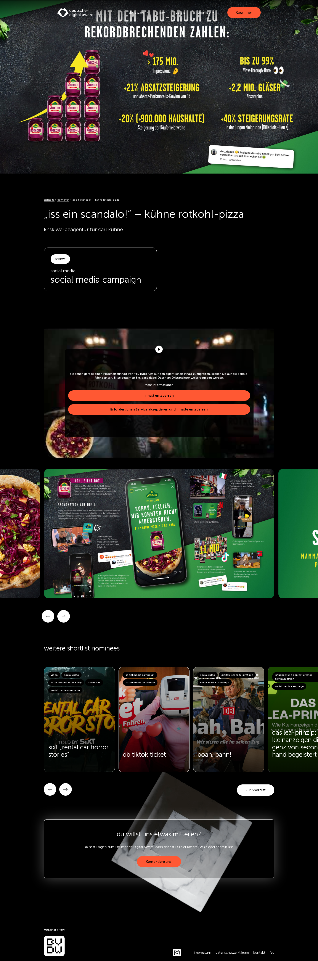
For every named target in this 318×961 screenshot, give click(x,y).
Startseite (49, 199)
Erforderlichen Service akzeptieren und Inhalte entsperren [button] (159, 409)
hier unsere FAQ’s (194, 847)
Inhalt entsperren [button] (159, 395)
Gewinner (63, 199)
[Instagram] (177, 952)
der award (136, 12)
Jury (162, 12)
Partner (181, 12)
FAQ (272, 952)
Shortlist (204, 12)
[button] (50, 789)
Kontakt (259, 952)
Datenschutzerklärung (232, 952)
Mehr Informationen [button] (159, 385)
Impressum (202, 952)
